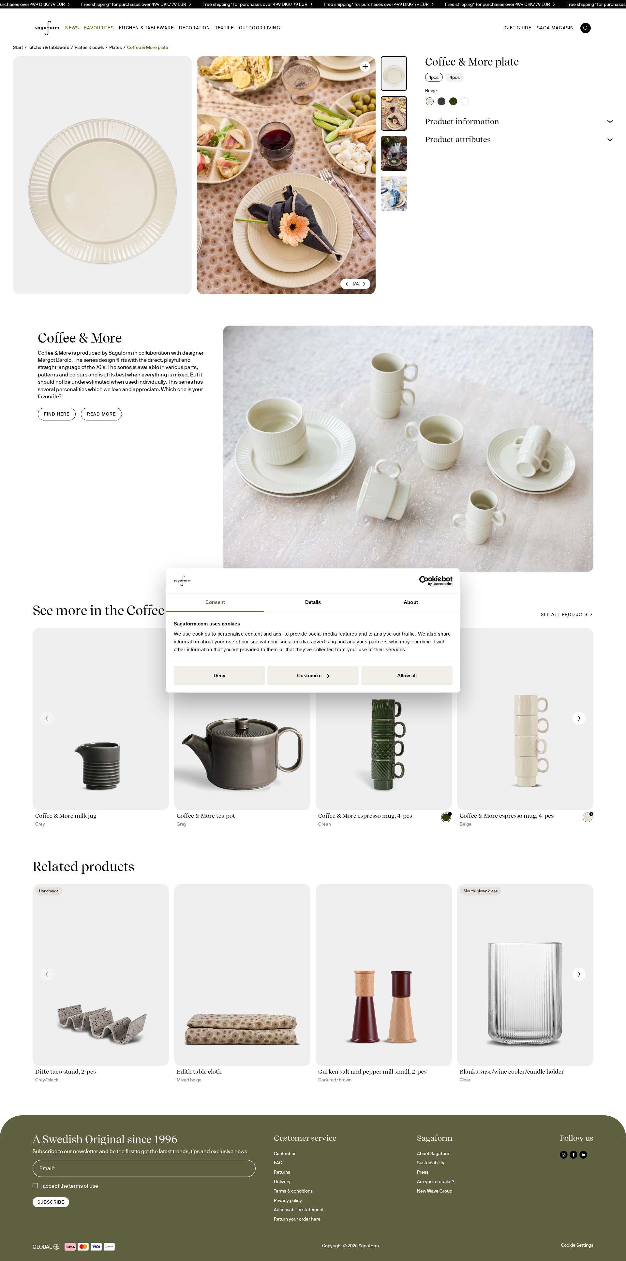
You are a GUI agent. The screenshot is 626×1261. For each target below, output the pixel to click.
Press (422, 1172)
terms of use (83, 1186)
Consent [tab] (215, 602)
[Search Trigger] (585, 28)
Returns (282, 1172)
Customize (309, 675)
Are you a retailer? (435, 1181)
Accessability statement (299, 1209)
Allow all (407, 675)
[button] (519, 121)
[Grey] (441, 101)
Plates (115, 47)
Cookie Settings (577, 1245)
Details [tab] (313, 602)
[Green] (453, 101)
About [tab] (411, 602)
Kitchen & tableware (48, 47)
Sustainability (430, 1162)
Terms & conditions (293, 1191)
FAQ (278, 1162)
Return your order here (297, 1219)
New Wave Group (434, 1191)
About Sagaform (434, 1153)
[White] (465, 101)
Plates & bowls (89, 47)
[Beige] (429, 101)
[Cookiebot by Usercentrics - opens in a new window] (424, 581)
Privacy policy (288, 1200)
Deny (219, 675)
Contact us (285, 1153)
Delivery (282, 1181)
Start (18, 47)
